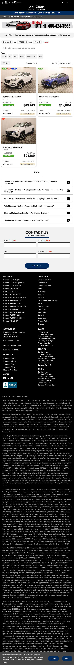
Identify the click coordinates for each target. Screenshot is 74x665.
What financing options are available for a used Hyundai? (29, 206)
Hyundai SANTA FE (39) (12, 303)
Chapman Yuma (9, 367)
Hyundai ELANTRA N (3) (12, 286)
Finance (41, 294)
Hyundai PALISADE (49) (12, 294)
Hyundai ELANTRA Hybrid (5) (13, 283)
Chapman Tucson (9, 364)
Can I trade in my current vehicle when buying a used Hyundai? (31, 199)
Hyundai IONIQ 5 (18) (10, 289)
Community (42, 318)
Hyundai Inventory (44, 280)
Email (44, 240)
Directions (41, 309)
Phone (6, 252)
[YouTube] (11, 378)
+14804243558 (13, 341)
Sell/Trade (41, 291)
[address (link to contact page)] (62, 2)
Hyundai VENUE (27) (10, 321)
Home (4, 17)
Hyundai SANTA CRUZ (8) (12, 300)
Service (41, 297)
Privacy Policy (43, 321)
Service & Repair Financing (47, 300)
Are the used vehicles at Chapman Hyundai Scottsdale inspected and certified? (33, 191)
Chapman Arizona (9, 361)
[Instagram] (8, 378)
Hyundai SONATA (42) (11, 309)
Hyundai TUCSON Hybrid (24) (14, 318)
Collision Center (44, 306)
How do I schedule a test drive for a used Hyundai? (26, 213)
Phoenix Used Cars (10, 370)
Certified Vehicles (44, 286)
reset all (46, 42)
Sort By (54, 63)
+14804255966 (15, 345)
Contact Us (42, 312)
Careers (41, 315)
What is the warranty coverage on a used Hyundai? (26, 220)
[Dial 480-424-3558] (67, 2)
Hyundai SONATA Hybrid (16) (13, 312)
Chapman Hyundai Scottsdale (40, 7)
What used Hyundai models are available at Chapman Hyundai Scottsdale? (30, 182)
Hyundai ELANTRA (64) (11, 280)
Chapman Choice (9, 358)
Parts (40, 303)
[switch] (71, 2)
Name (10, 240)
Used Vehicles (43, 283)
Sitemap (41, 324)
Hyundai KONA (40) (10, 291)
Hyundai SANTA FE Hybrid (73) (14, 306)
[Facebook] (4, 378)
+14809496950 (13, 350)
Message (45, 252)
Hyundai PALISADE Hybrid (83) (14, 297)
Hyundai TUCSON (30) (11, 315)
